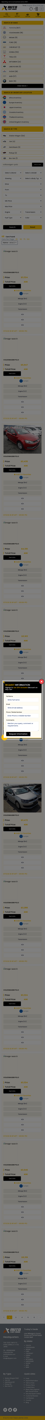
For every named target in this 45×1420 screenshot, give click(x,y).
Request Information (18, 734)
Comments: (10, 720)
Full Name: (9, 696)
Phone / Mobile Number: (14, 712)
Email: (8, 704)
